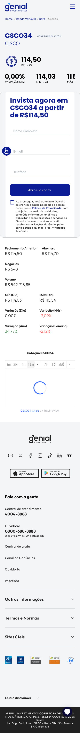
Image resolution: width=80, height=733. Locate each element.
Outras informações (24, 599)
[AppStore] (24, 473)
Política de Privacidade (46, 208)
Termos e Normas (22, 618)
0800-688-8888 (20, 531)
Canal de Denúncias (20, 558)
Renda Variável (25, 19)
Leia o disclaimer (18, 698)
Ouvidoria (12, 569)
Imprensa (12, 581)
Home (9, 19)
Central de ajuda (17, 546)
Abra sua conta (39, 190)
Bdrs (41, 19)
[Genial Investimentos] (16, 7)
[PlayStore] (55, 473)
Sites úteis (15, 636)
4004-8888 (16, 513)
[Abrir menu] (72, 6)
